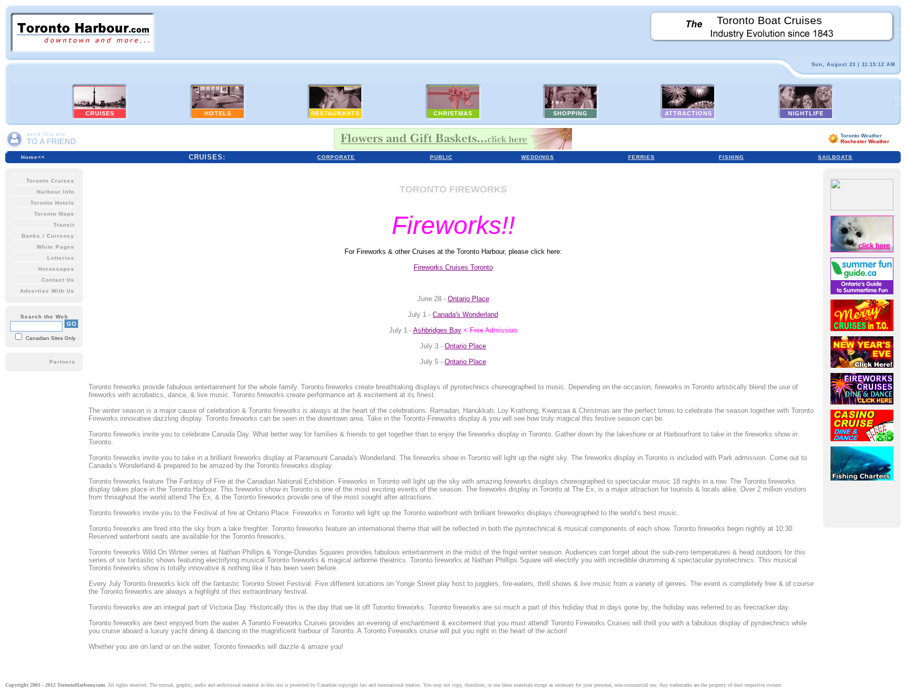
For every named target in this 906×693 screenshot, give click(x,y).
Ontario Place (468, 299)
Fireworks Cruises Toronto (453, 267)
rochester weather (864, 141)
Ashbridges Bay (437, 330)
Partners (62, 362)
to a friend (51, 141)
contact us (57, 280)
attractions (688, 113)
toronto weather (861, 135)
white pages (55, 247)
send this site (46, 134)
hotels (217, 113)
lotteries (60, 258)
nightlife (806, 113)
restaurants (335, 113)
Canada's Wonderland (465, 314)
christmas (453, 113)
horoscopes (56, 269)
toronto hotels (52, 203)
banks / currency (47, 236)
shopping (570, 113)
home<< (33, 157)
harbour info (55, 192)
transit (63, 225)
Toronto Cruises (50, 181)
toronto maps (54, 214)
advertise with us (47, 291)
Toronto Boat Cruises (769, 20)
